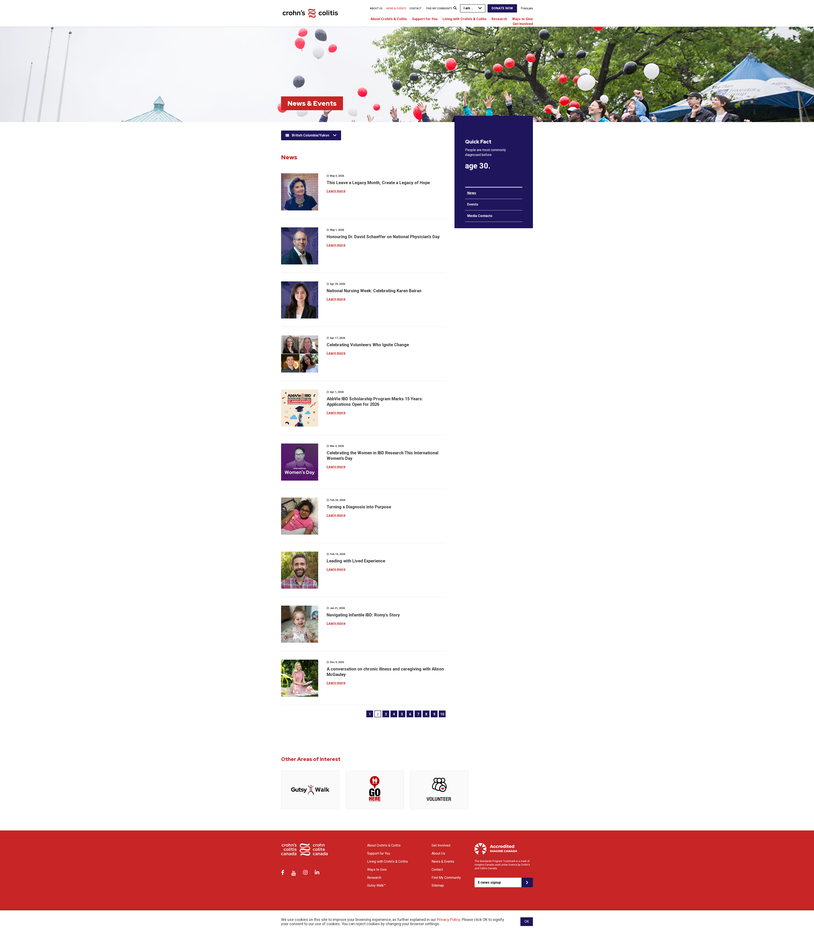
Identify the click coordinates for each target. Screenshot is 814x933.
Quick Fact (478, 142)
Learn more (336, 191)
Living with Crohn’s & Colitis (464, 19)
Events (472, 204)
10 (442, 714)
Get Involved (523, 24)
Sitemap (438, 885)
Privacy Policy (448, 919)
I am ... (469, 8)
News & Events (396, 8)
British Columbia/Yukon (310, 135)
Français (527, 8)
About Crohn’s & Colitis (389, 19)
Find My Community (439, 8)
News (471, 193)
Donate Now (502, 8)
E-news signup (489, 882)
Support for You (425, 19)
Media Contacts (479, 216)
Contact (415, 8)
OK (526, 921)
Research (499, 19)
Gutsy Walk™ (376, 885)
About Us (376, 8)
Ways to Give (522, 19)
